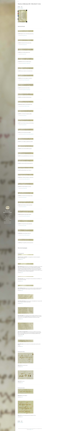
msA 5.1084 (24, 225)
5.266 (22, 272)
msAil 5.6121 (24, 63)
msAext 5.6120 (25, 188)
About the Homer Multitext (7, 221)
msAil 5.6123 (24, 115)
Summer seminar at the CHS (7, 219)
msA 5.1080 (24, 106)
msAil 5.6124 (24, 124)
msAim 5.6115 (25, 44)
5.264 (22, 366)
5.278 (22, 382)
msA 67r (19, 422)
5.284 (22, 346)
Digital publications (7, 215)
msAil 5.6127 (24, 206)
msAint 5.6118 (25, 89)
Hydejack (30, 429)
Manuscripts (7, 220)
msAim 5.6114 (25, 35)
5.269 (22, 290)
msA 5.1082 (27, 106)
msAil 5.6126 (24, 197)
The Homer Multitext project (7, 211)
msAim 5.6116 (28, 63)
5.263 (22, 259)
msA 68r (22, 422)
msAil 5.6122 (28, 89)
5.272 (22, 303)
